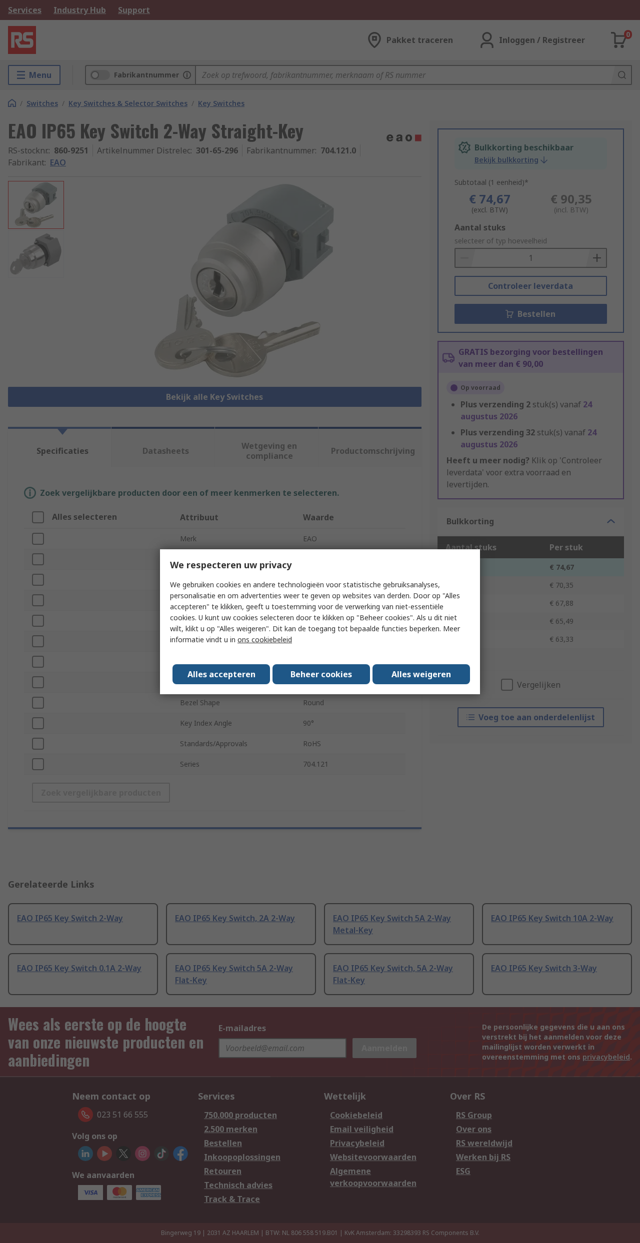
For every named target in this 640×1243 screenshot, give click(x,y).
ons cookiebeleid (265, 639)
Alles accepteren (222, 674)
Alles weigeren (421, 674)
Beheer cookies (321, 674)
